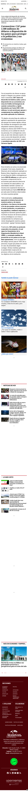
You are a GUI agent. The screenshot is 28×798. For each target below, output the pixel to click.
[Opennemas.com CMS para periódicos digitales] (14, 782)
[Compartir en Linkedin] (25, 84)
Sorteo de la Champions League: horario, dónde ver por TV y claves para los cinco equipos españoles (18, 413)
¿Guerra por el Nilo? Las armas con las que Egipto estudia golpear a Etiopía (17, 495)
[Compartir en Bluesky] (18, 84)
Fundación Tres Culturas (19, 711)
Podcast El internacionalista (6, 713)
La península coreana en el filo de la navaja (18, 509)
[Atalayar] (14, 8)
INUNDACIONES (19, 3)
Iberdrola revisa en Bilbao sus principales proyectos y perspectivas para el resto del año (14, 664)
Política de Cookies (18, 722)
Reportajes (5, 693)
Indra (16, 715)
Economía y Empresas (5, 687)
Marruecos (5, 690)
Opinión (4, 695)
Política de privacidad (10, 725)
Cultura (4, 692)
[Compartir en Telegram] (22, 84)
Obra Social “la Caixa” (19, 708)
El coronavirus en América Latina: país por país (14, 44)
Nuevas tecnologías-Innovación (16, 697)
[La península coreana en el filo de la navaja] (5, 510)
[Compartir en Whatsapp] (25, 87)
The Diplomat (18, 717)
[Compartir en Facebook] (12, 84)
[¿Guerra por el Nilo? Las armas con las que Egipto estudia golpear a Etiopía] (5, 495)
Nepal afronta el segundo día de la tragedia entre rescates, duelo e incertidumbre (17, 420)
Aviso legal (20, 725)
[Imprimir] (8, 84)
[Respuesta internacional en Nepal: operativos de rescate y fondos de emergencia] (5, 390)
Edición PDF (5, 707)
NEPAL (25, 3)
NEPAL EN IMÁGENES (11, 3)
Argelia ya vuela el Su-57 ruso (17, 488)
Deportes (15, 693)
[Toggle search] (25, 8)
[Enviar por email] (5, 84)
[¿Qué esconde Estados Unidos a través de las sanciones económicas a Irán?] (5, 482)
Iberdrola (17, 713)
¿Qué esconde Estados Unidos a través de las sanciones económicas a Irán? (17, 483)
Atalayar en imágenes (5, 717)
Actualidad (15, 690)
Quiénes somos (8, 722)
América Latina (4, 272)
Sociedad (15, 692)
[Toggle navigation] (2, 8)
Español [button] (24, 1)
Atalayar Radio (6, 711)
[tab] (5, 673)
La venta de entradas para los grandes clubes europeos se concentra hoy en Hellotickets (18, 397)
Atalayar (3, 79)
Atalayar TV (5, 709)
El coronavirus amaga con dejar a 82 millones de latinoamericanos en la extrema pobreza (14, 49)
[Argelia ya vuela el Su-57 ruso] (5, 489)
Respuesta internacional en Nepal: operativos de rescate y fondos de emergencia (18, 390)
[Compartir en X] (15, 84)
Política (15, 686)
